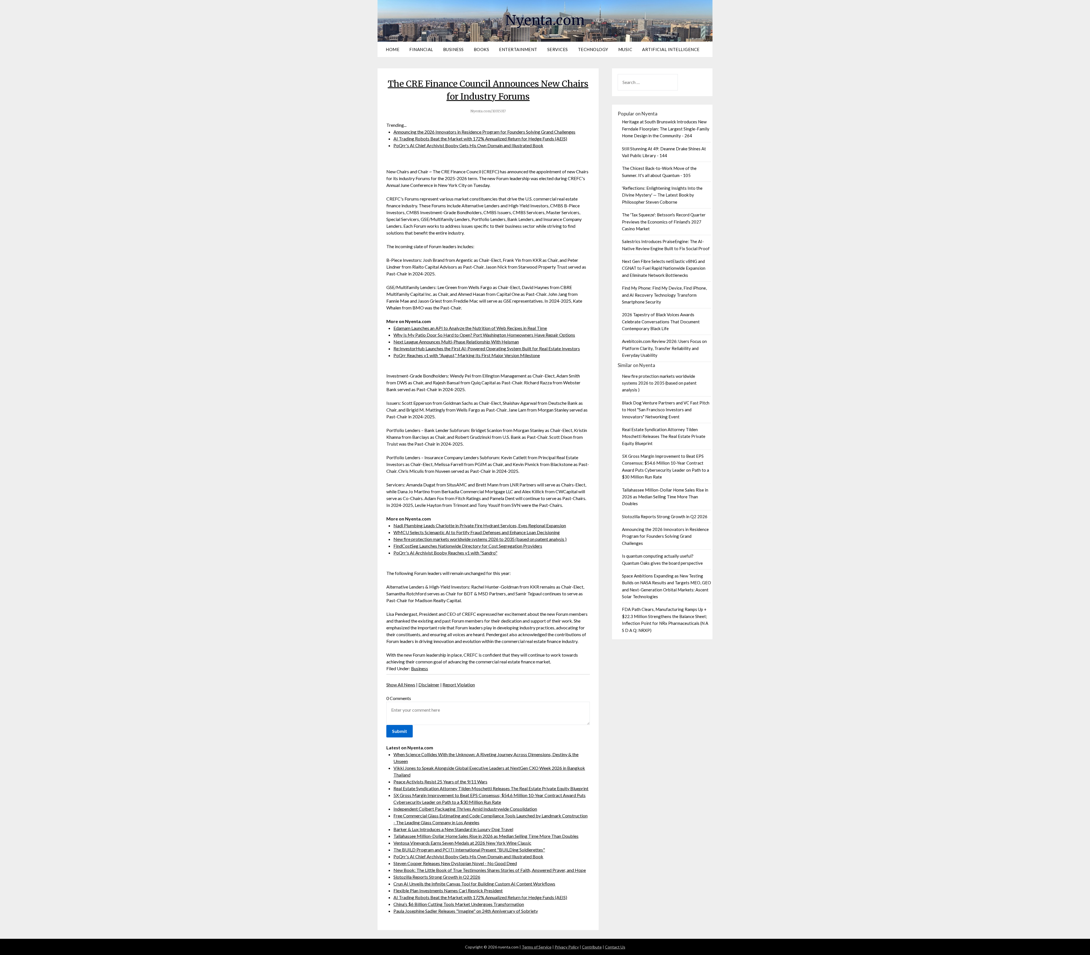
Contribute (592, 947)
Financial (421, 49)
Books (481, 49)
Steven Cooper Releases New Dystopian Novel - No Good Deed (455, 863)
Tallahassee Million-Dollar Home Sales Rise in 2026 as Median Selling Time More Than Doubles (485, 836)
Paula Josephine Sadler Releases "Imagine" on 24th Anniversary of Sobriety (465, 911)
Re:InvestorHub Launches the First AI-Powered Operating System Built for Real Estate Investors (486, 348)
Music (625, 49)
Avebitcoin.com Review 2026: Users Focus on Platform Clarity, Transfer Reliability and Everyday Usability (664, 348)
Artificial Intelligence (671, 49)
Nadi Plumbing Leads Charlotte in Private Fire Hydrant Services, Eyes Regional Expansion (479, 525)
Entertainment (518, 49)
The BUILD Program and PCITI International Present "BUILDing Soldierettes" (469, 849)
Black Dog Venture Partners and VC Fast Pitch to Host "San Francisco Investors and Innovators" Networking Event (665, 409)
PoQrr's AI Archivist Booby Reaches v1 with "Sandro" (445, 552)
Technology (593, 49)
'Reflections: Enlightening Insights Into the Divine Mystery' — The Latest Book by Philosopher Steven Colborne (662, 195)
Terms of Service (537, 947)
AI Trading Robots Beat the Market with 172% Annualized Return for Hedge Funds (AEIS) (480, 138)
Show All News (400, 684)
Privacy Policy (567, 947)
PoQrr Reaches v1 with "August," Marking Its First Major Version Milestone (466, 355)
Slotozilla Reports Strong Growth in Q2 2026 (436, 877)
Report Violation (459, 684)
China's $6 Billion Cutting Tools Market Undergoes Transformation (458, 904)
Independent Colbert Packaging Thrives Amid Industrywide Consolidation (465, 808)
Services (557, 49)
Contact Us (615, 947)
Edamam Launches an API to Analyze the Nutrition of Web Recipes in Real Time (470, 328)
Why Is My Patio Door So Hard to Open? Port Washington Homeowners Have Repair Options (484, 335)
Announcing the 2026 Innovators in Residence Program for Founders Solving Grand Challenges (484, 131)
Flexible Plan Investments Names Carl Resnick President (448, 890)
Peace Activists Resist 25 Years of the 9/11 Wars (440, 781)
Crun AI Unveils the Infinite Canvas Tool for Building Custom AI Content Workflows (474, 883)
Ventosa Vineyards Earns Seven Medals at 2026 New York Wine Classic (462, 843)
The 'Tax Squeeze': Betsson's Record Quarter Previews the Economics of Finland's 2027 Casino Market (664, 221)
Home (392, 49)
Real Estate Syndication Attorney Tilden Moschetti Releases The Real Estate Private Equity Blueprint (490, 788)
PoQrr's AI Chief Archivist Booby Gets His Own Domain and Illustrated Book (468, 145)
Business (453, 49)
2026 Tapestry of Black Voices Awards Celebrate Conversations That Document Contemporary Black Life (661, 321)
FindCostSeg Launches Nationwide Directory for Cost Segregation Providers (467, 546)
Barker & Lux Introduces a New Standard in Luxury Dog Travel (453, 829)
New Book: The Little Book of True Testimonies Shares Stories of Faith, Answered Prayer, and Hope (489, 870)
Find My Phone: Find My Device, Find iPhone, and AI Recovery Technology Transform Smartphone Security (664, 294)
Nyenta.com (545, 20)
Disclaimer (428, 684)
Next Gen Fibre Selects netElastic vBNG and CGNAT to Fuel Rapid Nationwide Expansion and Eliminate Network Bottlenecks (663, 268)
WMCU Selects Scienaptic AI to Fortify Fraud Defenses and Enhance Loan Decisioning (476, 532)
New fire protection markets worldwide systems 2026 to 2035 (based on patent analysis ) (480, 539)
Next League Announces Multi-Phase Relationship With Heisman (456, 341)
